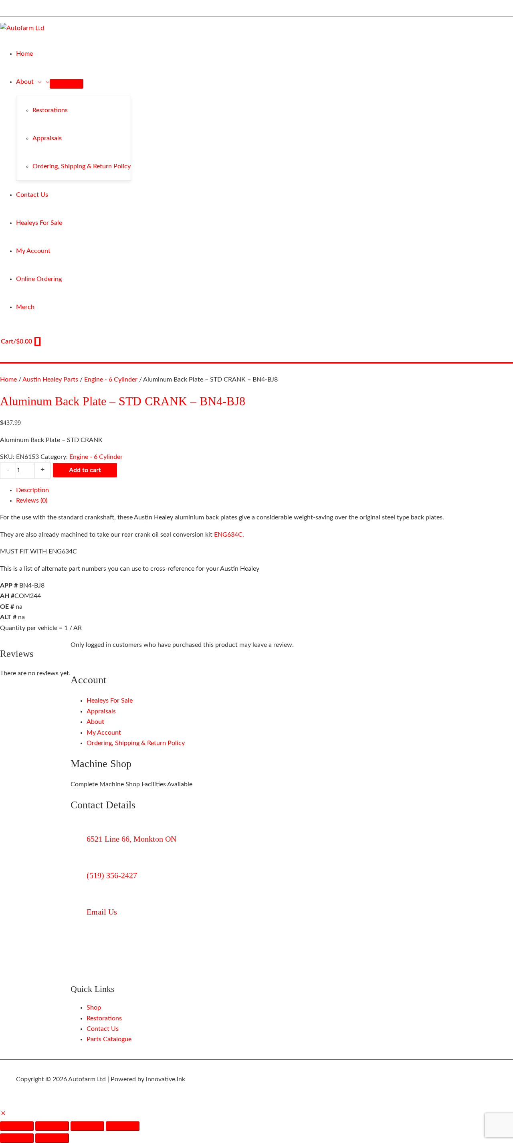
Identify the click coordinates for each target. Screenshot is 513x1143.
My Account (104, 732)
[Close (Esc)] (122, 1126)
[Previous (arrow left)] (17, 1138)
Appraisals (101, 711)
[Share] (87, 1126)
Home (8, 379)
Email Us (102, 911)
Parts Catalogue (109, 1039)
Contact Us (103, 1029)
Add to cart (85, 470)
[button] (38, 82)
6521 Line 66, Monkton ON (131, 838)
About (95, 722)
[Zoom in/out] (17, 1126)
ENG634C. (229, 534)
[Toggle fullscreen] (52, 1126)
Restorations (104, 1018)
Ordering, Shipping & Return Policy (136, 743)
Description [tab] (32, 490)
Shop (94, 1007)
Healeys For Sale (110, 700)
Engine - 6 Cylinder (110, 379)
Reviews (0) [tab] (31, 500)
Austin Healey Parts (50, 379)
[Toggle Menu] (66, 84)
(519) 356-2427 (112, 875)
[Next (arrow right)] (52, 1138)
